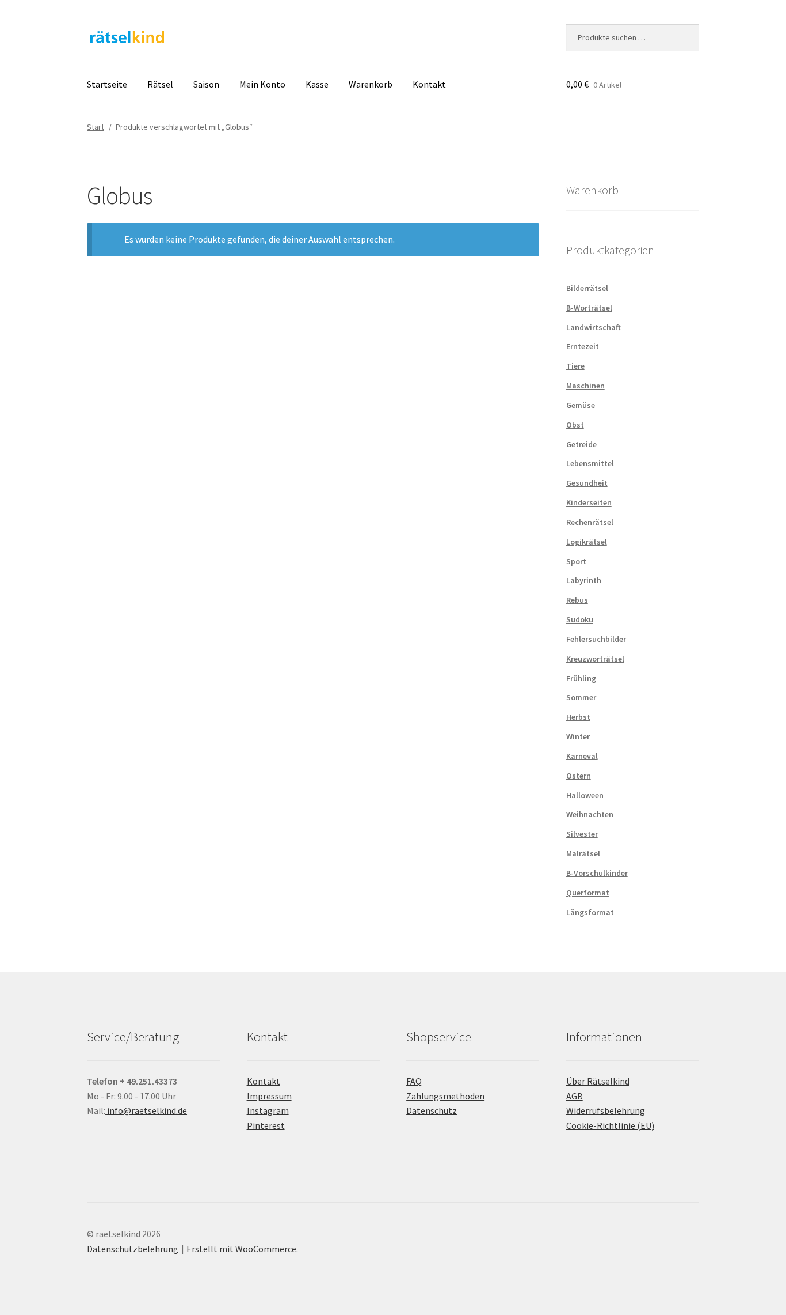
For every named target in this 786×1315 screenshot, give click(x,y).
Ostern (578, 775)
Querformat (587, 892)
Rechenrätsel (589, 522)
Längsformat (590, 912)
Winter (578, 736)
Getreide (581, 444)
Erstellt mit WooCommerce (241, 1248)
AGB (574, 1096)
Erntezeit (582, 346)
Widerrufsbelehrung (605, 1110)
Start (95, 127)
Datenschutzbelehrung (132, 1248)
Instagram (268, 1110)
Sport (576, 561)
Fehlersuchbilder (596, 639)
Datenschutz (431, 1110)
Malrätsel (583, 853)
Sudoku (579, 619)
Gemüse (580, 405)
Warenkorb (370, 84)
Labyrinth (583, 580)
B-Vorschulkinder (597, 873)
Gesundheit (587, 483)
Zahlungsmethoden (445, 1096)
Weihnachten (589, 814)
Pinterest (266, 1125)
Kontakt (429, 84)
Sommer (581, 697)
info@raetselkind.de (146, 1110)
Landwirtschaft (593, 327)
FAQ (414, 1081)
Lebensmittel (590, 463)
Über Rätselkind (597, 1081)
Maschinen (585, 385)
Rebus (577, 600)
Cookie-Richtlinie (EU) (610, 1125)
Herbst (578, 717)
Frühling (581, 678)
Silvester (582, 834)
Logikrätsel (586, 541)
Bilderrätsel (587, 288)
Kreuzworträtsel (595, 658)
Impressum (269, 1096)
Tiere (575, 366)
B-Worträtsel (589, 308)
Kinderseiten (589, 502)
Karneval (582, 756)
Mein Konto (262, 84)
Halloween (585, 795)
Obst (575, 425)
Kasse (317, 84)
